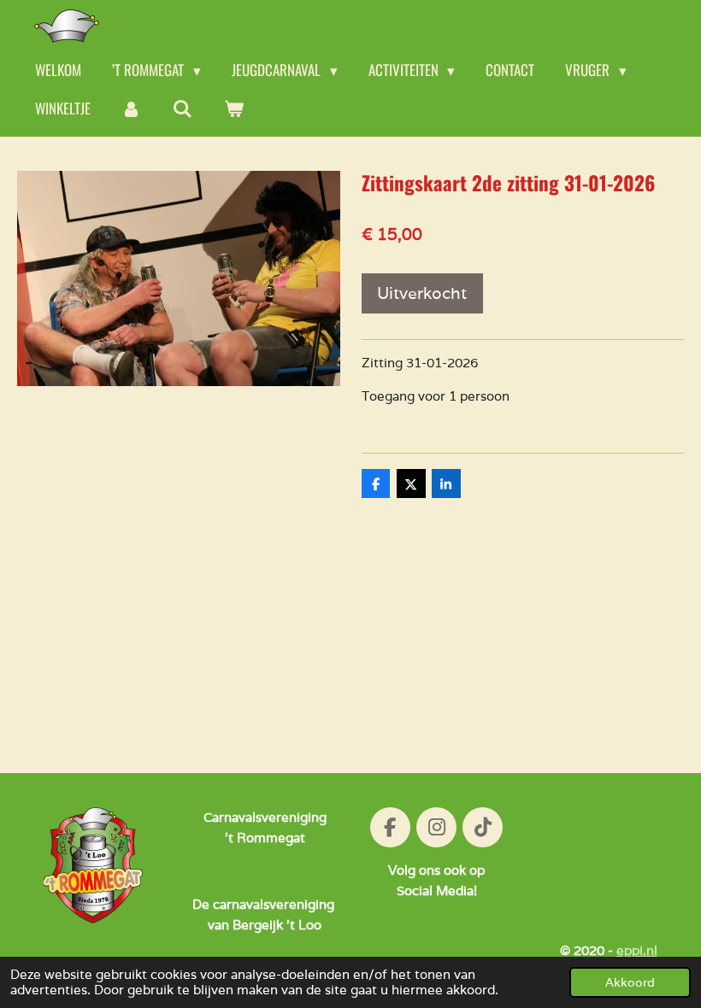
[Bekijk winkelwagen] (234, 109)
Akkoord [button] (630, 982)
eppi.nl (636, 950)
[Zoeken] (183, 109)
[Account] (131, 109)
